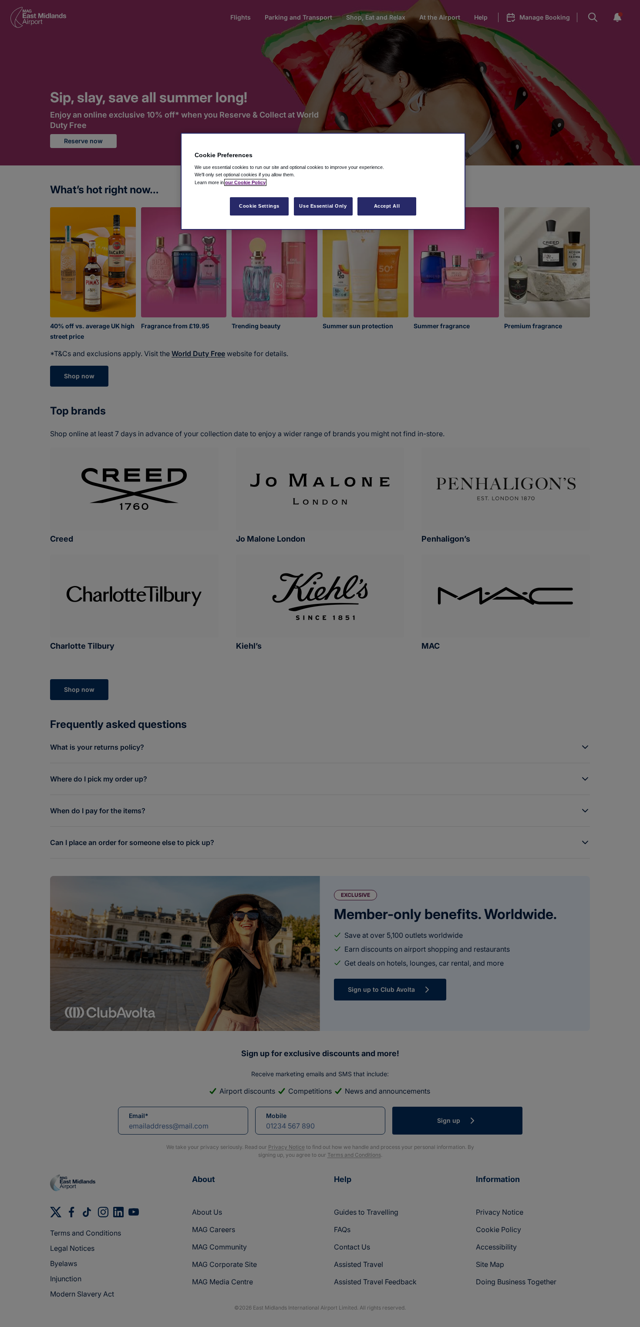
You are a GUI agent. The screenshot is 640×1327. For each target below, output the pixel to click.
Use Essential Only (323, 206)
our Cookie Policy (245, 182)
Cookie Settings (259, 206)
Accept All (387, 206)
